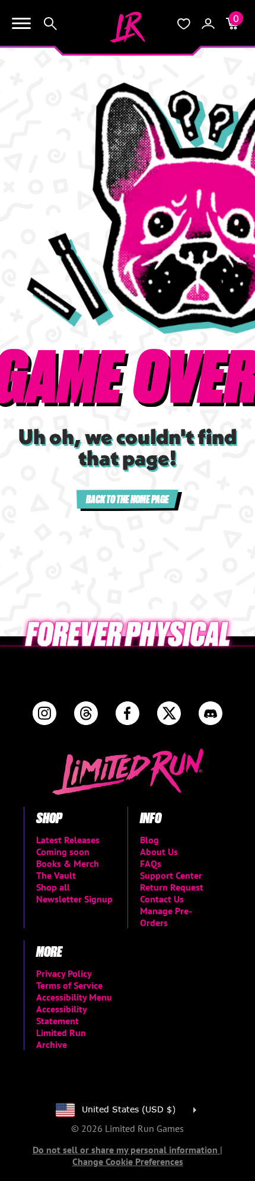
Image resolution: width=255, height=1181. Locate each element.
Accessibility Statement (61, 1015)
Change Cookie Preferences (127, 1161)
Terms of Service (69, 985)
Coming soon (63, 852)
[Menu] (21, 23)
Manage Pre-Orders (166, 916)
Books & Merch (67, 863)
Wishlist (184, 23)
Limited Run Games (127, 27)
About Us (159, 852)
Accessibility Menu (74, 997)
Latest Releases (68, 840)
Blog (149, 840)
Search (50, 23)
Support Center (171, 875)
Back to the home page (127, 499)
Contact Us (162, 899)
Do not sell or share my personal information (126, 1150)
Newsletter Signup (74, 899)
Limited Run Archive (61, 1038)
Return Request (171, 887)
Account (208, 23)
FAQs (150, 863)
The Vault (56, 875)
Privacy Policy (64, 973)
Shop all (53, 887)
